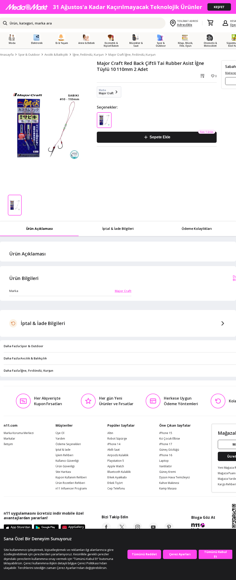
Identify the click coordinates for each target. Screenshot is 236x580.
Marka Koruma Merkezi (19, 433)
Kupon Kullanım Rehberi (71, 477)
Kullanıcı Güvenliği (67, 461)
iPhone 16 (165, 455)
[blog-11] (203, 527)
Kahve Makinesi (169, 483)
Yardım (60, 438)
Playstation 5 (115, 461)
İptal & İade (63, 450)
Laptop (164, 461)
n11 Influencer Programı (71, 488)
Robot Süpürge (117, 438)
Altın (110, 433)
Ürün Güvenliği (65, 466)
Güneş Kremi (167, 472)
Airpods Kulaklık (117, 455)
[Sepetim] (210, 23)
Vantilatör (165, 466)
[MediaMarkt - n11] (118, 7)
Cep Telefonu (116, 488)
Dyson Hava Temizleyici (174, 477)
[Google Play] (46, 528)
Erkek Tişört (115, 483)
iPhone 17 (165, 444)
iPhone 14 (113, 444)
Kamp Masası (168, 488)
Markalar (9, 438)
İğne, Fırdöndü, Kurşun (88, 54)
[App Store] (18, 528)
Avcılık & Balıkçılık (56, 54)
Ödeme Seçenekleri (68, 444)
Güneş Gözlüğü (169, 450)
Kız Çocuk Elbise (169, 438)
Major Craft (123, 291)
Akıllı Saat (113, 450)
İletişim (8, 444)
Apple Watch (115, 466)
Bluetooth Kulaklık (119, 472)
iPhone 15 (165, 433)
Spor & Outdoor (29, 54)
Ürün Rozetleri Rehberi (70, 483)
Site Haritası (63, 472)
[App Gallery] (73, 528)
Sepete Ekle (160, 137)
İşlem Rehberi (64, 455)
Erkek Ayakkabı (117, 477)
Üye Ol (60, 433)
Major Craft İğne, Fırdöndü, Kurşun (132, 54)
